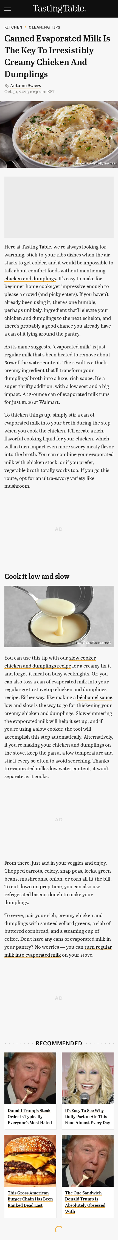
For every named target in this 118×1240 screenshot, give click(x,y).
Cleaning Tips (44, 27)
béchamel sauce (94, 697)
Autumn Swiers (25, 85)
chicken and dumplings (30, 278)
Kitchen (13, 27)
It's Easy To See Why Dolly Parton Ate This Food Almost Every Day (87, 1117)
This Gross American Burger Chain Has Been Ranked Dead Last (30, 1199)
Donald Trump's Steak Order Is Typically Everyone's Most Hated (30, 1117)
